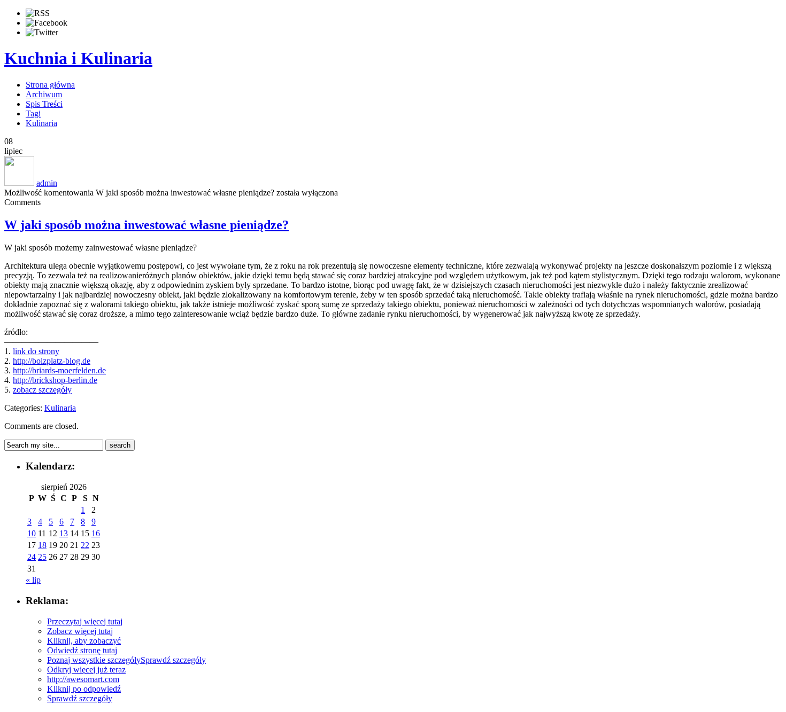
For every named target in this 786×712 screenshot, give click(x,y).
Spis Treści (44, 103)
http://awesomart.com (83, 679)
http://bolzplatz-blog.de (51, 360)
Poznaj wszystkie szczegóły (94, 659)
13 (63, 533)
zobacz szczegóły (42, 389)
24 (31, 556)
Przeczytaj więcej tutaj (84, 621)
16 (95, 533)
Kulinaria (41, 123)
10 (31, 533)
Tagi (33, 113)
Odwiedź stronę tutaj (82, 650)
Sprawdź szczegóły (173, 659)
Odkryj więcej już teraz (86, 669)
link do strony (36, 351)
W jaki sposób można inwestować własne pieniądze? (146, 225)
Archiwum (44, 94)
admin (46, 182)
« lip (33, 579)
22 (85, 545)
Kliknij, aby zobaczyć (84, 640)
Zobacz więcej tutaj (80, 631)
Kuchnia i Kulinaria (78, 58)
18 (42, 545)
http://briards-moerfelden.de (59, 370)
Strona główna (50, 84)
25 (42, 556)
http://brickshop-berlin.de (55, 380)
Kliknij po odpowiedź (84, 688)
